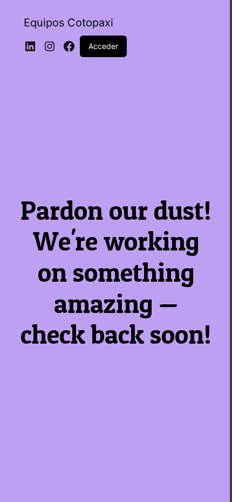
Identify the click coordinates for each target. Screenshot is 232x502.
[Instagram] (49, 46)
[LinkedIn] (30, 46)
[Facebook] (69, 46)
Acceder (103, 46)
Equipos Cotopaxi (68, 22)
